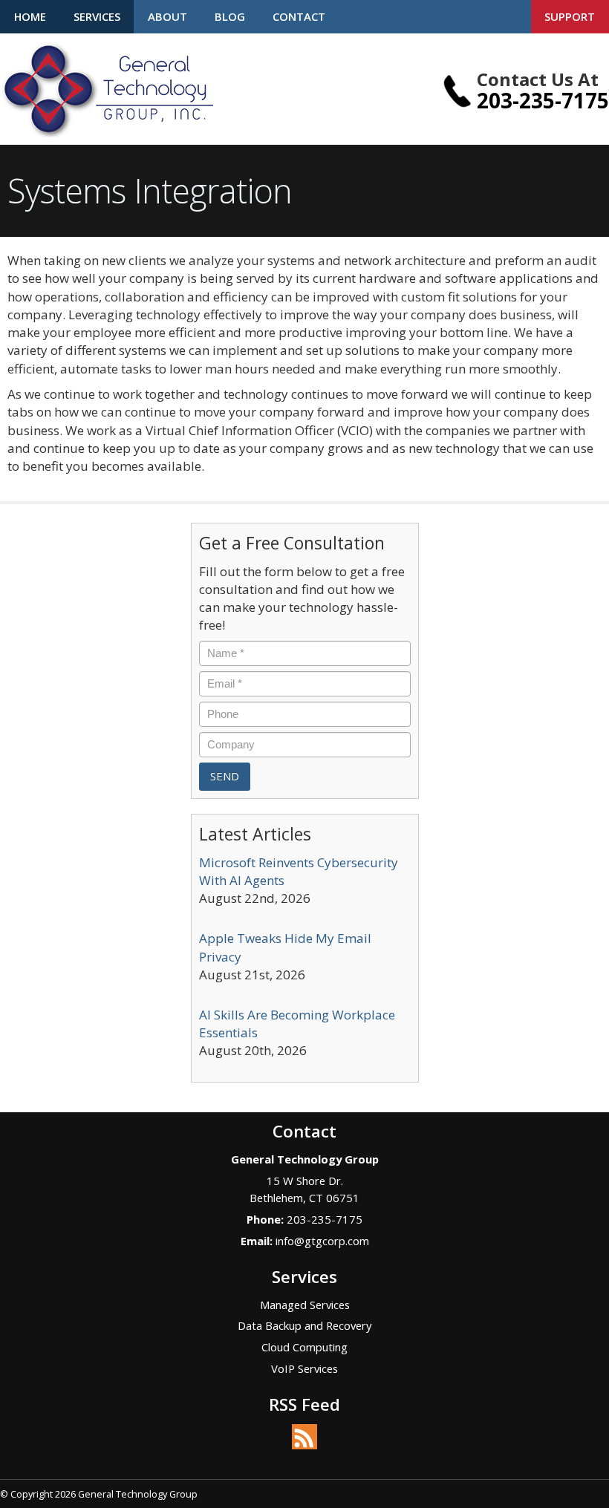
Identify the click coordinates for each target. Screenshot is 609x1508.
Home (30, 16)
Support (569, 16)
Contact (299, 16)
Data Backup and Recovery (304, 1325)
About (167, 16)
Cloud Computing (304, 1346)
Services (97, 16)
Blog (230, 16)
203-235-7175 (543, 100)
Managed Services (305, 1304)
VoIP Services (304, 1368)
